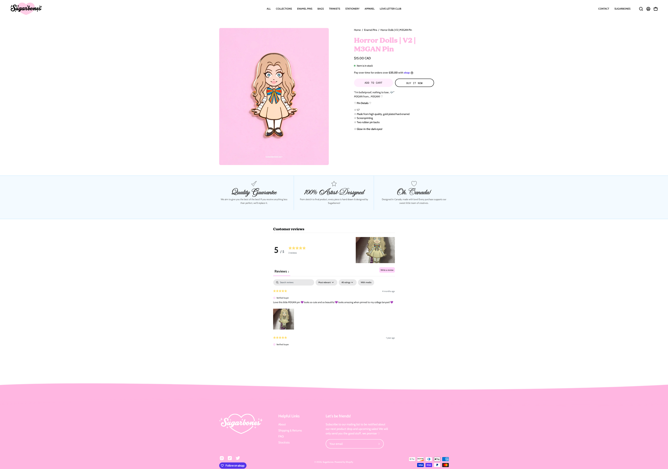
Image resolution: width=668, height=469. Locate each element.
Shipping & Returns (290, 430)
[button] (284, 9)
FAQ (281, 436)
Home (357, 29)
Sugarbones (328, 462)
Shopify (349, 462)
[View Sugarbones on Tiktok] (229, 458)
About (282, 424)
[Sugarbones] (26, 9)
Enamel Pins (370, 29)
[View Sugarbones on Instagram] (221, 458)
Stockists (284, 442)
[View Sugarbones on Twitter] (237, 458)
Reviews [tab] (282, 271)
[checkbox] (366, 282)
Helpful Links (289, 416)
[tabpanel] (334, 315)
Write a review (387, 270)
